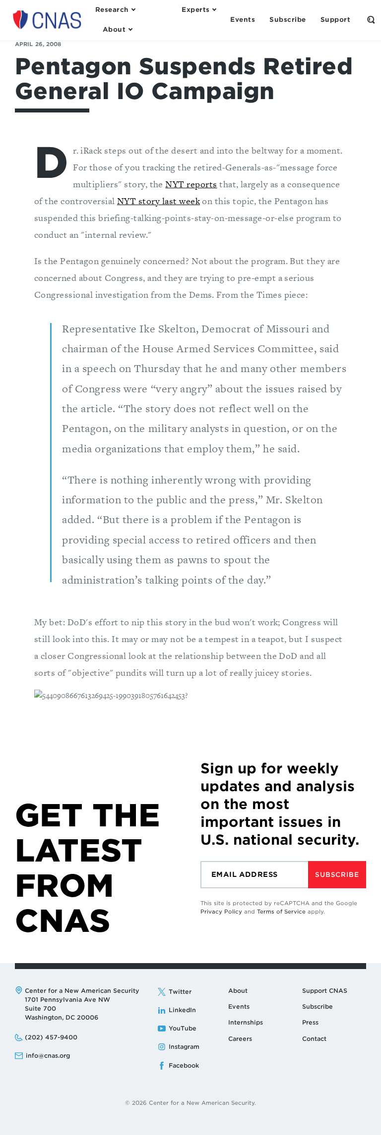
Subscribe (337, 874)
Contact (314, 1038)
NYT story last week (158, 201)
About (238, 990)
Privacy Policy (221, 911)
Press (310, 1022)
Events (239, 1006)
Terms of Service (281, 911)
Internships (245, 1022)
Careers (240, 1038)
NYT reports (191, 184)
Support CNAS (324, 990)
